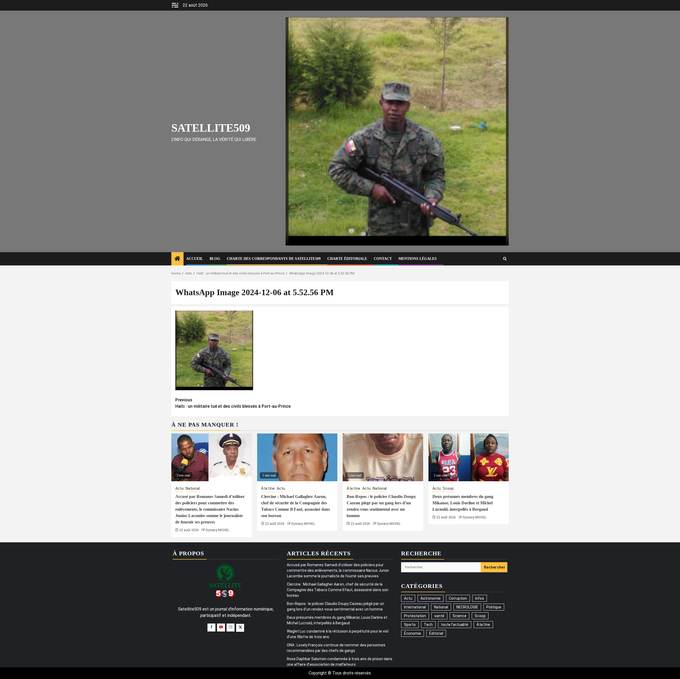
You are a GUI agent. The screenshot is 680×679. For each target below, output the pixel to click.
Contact (383, 259)
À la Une (268, 488)
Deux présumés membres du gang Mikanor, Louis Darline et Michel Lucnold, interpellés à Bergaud (462, 503)
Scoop (448, 488)
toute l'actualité (454, 624)
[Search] (505, 258)
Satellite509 (210, 128)
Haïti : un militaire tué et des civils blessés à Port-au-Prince (233, 403)
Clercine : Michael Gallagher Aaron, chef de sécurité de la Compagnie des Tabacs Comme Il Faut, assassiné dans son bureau (337, 590)
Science (459, 616)
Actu (179, 488)
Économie (412, 633)
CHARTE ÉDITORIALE (347, 259)
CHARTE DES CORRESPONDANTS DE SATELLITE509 (274, 259)
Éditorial (436, 633)
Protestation (415, 616)
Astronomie (430, 598)
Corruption (458, 598)
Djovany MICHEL (217, 530)
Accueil (194, 259)
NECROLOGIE (467, 607)
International (415, 607)
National (193, 488)
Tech (428, 624)
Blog (215, 259)
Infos (479, 598)
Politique (493, 607)
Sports (410, 624)
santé (439, 616)
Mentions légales (417, 259)
